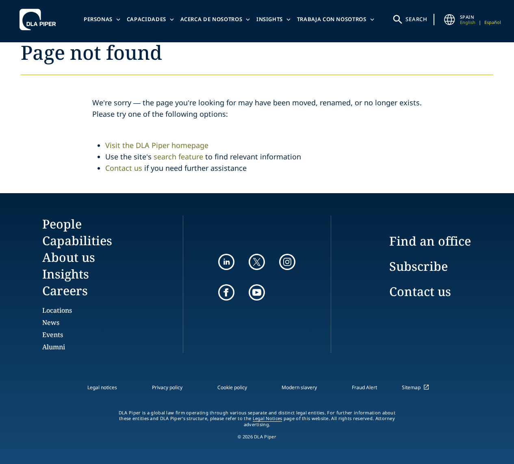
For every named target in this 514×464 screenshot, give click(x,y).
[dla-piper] (40, 19)
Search (416, 19)
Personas (98, 19)
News (50, 322)
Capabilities (77, 240)
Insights (269, 19)
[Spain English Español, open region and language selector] (449, 19)
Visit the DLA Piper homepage (156, 145)
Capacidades (146, 19)
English (467, 22)
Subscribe (418, 266)
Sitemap (411, 387)
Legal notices (102, 387)
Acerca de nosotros (211, 19)
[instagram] (287, 262)
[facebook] (226, 292)
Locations (57, 310)
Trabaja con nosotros (332, 19)
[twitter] (257, 262)
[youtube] (257, 292)
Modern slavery (299, 387)
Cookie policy (232, 387)
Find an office (430, 241)
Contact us (123, 168)
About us (68, 257)
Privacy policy (167, 387)
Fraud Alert (364, 387)
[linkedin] (226, 262)
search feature (178, 156)
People (62, 224)
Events (52, 334)
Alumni (53, 346)
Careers (65, 290)
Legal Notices (267, 418)
